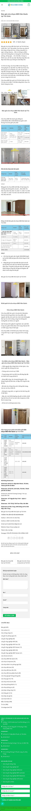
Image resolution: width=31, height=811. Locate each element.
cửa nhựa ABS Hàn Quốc (8, 659)
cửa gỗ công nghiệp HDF (8, 641)
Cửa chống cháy (5, 633)
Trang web (5, 607)
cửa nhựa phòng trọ (7, 687)
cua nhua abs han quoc (9, 546)
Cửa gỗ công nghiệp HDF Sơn (9, 644)
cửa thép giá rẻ (5, 693)
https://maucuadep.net (12, 527)
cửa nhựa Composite (7, 661)
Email (5, 600)
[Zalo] (2, 804)
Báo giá (3, 627)
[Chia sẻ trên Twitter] (14, 538)
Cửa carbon (4, 630)
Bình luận (6, 579)
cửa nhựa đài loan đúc (7, 670)
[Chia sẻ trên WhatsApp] (8, 538)
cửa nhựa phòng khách (7, 684)
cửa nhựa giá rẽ (5, 679)
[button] (2, 5)
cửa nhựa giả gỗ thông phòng (9, 676)
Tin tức (3, 704)
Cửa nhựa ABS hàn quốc (8, 313)
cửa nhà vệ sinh (5, 656)
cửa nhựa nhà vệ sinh (7, 681)
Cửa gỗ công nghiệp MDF (8, 650)
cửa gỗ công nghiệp (6, 639)
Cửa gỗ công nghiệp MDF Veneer (10, 653)
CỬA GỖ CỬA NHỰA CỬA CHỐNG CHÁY (17, 533)
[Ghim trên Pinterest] (19, 538)
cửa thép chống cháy (7, 690)
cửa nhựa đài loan (6, 667)
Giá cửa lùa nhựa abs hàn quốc (10, 169)
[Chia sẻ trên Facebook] (11, 538)
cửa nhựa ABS (14, 66)
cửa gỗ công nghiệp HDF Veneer (10, 647)
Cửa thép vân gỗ (5, 696)
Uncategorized (5, 707)
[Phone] (2, 799)
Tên (4, 592)
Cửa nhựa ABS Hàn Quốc (8, 119)
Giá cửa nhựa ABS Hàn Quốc (6, 232)
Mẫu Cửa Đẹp (5, 701)
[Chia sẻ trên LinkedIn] (22, 538)
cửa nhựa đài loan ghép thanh (9, 673)
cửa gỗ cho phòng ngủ (7, 636)
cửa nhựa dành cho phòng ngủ (10, 664)
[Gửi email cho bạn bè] (17, 538)
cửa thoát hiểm (5, 699)
